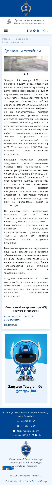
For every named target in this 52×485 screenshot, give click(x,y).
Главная (6, 39)
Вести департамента (12, 42)
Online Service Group (36, 481)
